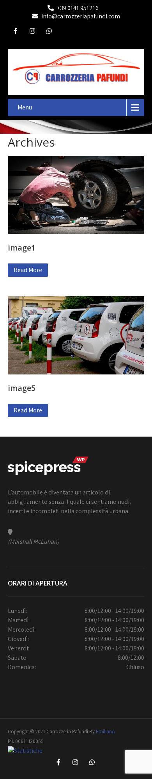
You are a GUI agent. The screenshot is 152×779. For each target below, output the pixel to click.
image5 (21, 388)
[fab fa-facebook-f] (15, 32)
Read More (28, 270)
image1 (21, 247)
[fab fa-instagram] (32, 32)
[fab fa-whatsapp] (49, 32)
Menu (25, 107)
